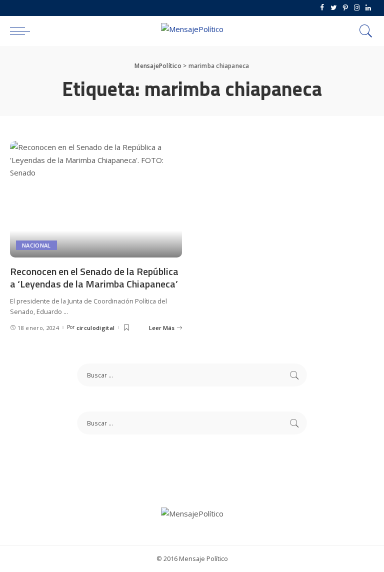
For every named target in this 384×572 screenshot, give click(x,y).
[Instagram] (356, 8)
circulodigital (95, 327)
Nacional (36, 245)
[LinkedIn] (368, 8)
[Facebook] (322, 8)
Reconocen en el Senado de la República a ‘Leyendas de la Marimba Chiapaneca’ (94, 278)
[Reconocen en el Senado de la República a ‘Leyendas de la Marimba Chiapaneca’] (96, 199)
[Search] (363, 31)
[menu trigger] (22, 31)
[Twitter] (334, 8)
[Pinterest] (345, 8)
